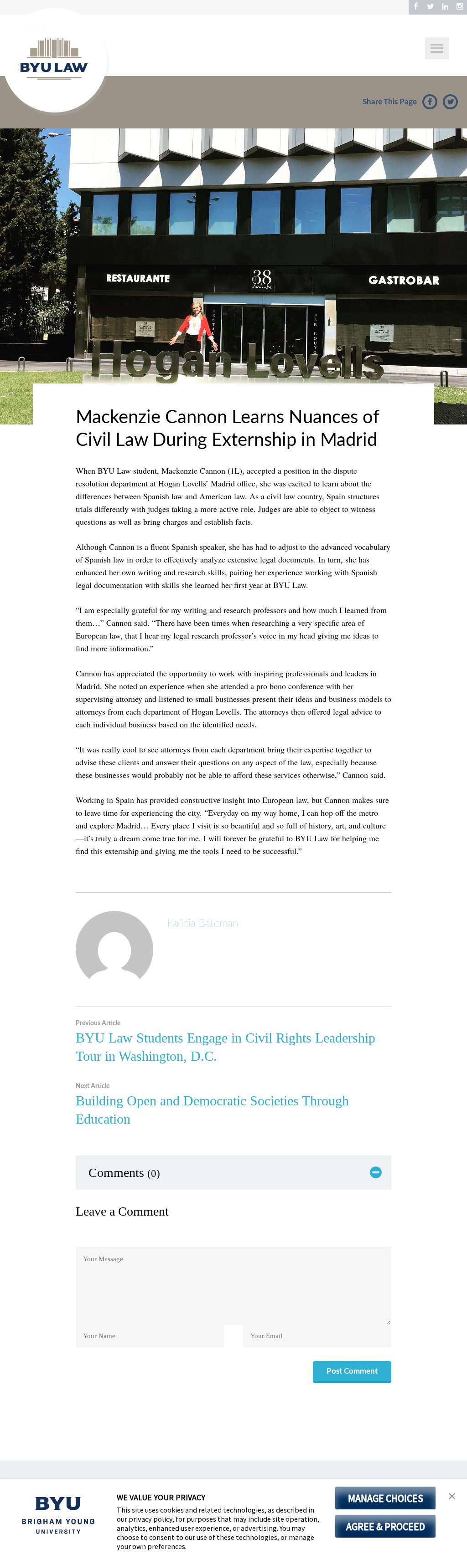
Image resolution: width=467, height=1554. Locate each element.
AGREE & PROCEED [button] (385, 1526)
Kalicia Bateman (203, 923)
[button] (452, 1496)
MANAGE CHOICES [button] (385, 1498)
